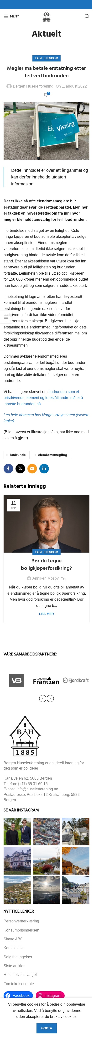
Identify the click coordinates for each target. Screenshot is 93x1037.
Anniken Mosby (45, 578)
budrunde (18, 455)
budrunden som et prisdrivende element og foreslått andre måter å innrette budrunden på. (43, 398)
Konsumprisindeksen (21, 930)
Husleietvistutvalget (20, 975)
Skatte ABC (13, 939)
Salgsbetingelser (18, 957)
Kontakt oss (13, 948)
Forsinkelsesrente (19, 984)
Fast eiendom (46, 58)
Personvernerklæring (21, 921)
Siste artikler (14, 966)
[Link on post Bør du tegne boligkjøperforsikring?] (46, 524)
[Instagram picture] (17, 831)
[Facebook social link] (8, 468)
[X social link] (20, 468)
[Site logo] (46, 16)
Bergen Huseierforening (33, 86)
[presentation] (42, 698)
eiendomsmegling (52, 455)
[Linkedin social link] (44, 468)
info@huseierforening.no (37, 789)
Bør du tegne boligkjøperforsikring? (46, 565)
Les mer (46, 614)
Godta (46, 1028)
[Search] (87, 16)
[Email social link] (32, 468)
